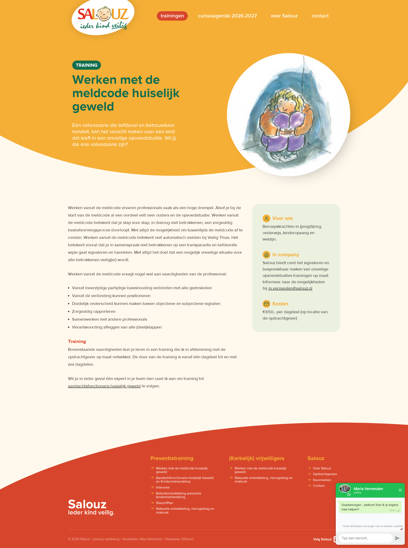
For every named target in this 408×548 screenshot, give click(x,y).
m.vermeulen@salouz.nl (290, 288)
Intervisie (163, 488)
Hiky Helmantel (150, 539)
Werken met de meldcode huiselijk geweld (182, 470)
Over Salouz (322, 468)
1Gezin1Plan (164, 503)
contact (320, 16)
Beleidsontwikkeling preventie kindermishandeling (178, 495)
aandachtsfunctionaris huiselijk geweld (104, 386)
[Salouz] (103, 16)
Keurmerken (322, 480)
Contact (319, 486)
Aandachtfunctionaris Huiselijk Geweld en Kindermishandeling (185, 480)
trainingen (172, 16)
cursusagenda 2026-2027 (227, 16)
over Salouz (284, 16)
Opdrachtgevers (325, 474)
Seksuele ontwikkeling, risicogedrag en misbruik (185, 510)
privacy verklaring (106, 539)
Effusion (187, 539)
